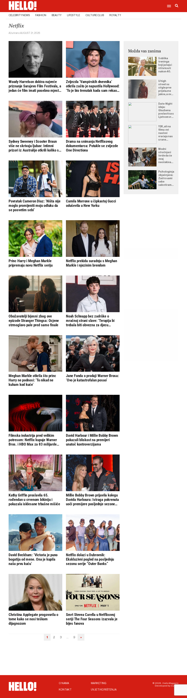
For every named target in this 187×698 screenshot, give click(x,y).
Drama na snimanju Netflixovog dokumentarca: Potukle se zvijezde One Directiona (92, 145)
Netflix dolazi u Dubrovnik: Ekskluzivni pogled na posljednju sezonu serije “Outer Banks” (90, 559)
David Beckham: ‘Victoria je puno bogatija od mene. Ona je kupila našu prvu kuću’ (33, 559)
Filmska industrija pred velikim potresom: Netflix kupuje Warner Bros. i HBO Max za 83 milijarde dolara (33, 439)
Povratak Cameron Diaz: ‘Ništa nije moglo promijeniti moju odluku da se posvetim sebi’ (34, 205)
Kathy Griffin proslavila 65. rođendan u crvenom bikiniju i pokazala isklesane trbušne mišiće (34, 499)
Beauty (57, 15)
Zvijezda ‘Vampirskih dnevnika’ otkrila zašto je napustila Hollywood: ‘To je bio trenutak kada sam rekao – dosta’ (92, 86)
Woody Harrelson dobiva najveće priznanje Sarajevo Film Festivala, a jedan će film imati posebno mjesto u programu (35, 86)
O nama (64, 683)
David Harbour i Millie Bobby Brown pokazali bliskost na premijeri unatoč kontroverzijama (92, 439)
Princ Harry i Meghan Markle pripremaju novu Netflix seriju (31, 263)
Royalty (115, 15)
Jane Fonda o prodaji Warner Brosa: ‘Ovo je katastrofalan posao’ (92, 378)
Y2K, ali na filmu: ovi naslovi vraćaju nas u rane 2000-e (165, 133)
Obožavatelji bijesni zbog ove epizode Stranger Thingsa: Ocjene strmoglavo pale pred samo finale (34, 320)
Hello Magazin (170, 683)
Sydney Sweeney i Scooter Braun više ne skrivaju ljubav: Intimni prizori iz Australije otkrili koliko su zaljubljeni (35, 145)
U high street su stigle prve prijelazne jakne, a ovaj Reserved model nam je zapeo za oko (165, 88)
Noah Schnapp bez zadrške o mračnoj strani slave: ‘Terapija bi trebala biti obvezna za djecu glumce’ (90, 320)
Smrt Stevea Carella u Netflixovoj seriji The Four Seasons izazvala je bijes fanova (91, 619)
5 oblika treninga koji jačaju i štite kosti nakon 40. (165, 65)
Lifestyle (73, 15)
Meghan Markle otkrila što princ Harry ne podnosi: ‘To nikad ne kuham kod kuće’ (32, 380)
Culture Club (94, 15)
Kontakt (65, 689)
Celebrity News (19, 15)
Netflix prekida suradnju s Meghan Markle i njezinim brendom (91, 263)
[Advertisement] (151, 225)
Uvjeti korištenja (104, 689)
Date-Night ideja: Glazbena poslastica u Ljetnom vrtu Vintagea (166, 111)
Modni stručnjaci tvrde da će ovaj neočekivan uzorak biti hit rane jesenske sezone (165, 156)
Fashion (40, 15)
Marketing (98, 683)
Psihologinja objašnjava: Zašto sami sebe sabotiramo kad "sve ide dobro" (166, 179)
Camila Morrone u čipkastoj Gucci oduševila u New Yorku (91, 203)
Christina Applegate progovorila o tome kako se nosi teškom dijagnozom (33, 619)
